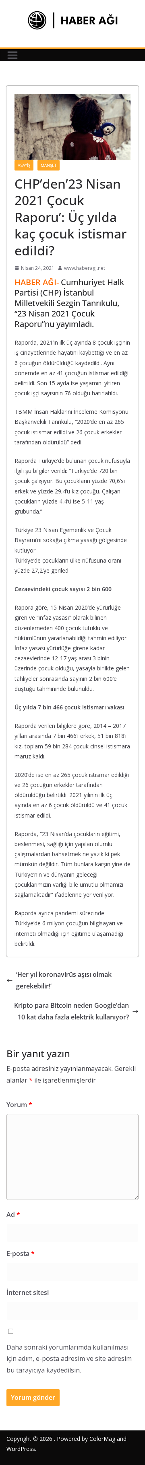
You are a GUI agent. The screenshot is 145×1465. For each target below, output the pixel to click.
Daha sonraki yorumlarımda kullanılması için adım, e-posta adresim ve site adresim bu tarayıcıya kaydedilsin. (69, 1359)
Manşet (48, 165)
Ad (13, 1214)
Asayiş (24, 165)
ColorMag (102, 1438)
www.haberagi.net (84, 268)
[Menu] (12, 55)
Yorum (19, 1104)
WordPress (20, 1449)
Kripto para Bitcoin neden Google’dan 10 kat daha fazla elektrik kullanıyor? (71, 1011)
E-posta (20, 1253)
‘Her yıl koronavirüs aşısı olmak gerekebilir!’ (64, 980)
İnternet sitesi (27, 1292)
